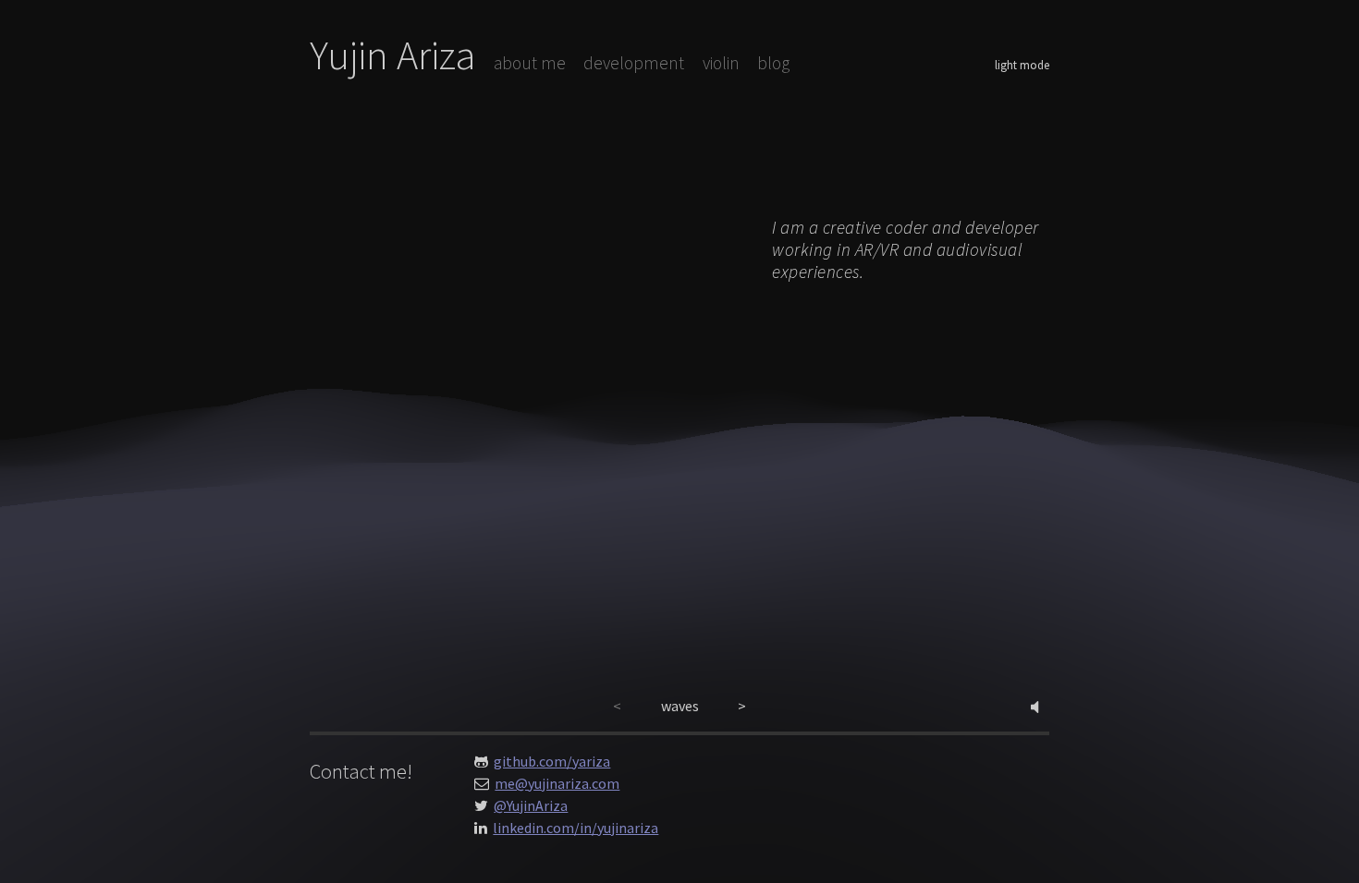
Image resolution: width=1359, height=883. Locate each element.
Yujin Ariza (393, 55)
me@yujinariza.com (557, 783)
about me (530, 63)
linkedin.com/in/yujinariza (575, 827)
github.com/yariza (552, 761)
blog (773, 63)
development (633, 63)
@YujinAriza (531, 805)
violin (721, 63)
